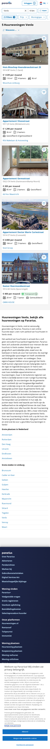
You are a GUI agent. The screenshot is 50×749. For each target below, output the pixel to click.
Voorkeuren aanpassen (25, 745)
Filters (9, 17)
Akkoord (25, 732)
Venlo (4, 517)
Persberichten (8, 565)
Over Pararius (8, 556)
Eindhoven (6, 453)
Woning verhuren (10, 655)
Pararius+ (6, 592)
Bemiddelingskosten (11, 609)
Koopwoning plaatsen (12, 651)
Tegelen (5, 513)
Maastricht (6, 498)
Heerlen (5, 489)
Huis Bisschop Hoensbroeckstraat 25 (22, 67)
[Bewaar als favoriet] (44, 38)
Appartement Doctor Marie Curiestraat (23, 232)
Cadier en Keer (8, 475)
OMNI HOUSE (8, 302)
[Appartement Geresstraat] (25, 161)
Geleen (5, 480)
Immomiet (7, 636)
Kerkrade (6, 494)
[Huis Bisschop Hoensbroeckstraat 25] (25, 49)
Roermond (6, 503)
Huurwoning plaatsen (12, 647)
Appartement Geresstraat (16, 178)
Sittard (5, 508)
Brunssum (6, 470)
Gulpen (5, 484)
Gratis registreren (10, 601)
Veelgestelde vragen (11, 596)
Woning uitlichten (10, 659)
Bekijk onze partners (12, 726)
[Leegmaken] (25, 10)
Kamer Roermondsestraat (16, 286)
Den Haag (6, 444)
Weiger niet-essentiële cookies (25, 738)
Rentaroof (6, 627)
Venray (5, 522)
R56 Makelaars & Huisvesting (15, 140)
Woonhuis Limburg (11, 83)
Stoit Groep (8, 248)
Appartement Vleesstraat (16, 121)
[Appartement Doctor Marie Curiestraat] (25, 214)
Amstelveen (7, 458)
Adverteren (7, 561)
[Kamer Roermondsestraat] (25, 268)
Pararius (7, 3)
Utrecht (5, 449)
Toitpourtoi (7, 631)
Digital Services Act (10, 577)
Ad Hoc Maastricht (11, 194)
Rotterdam (6, 439)
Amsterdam (7, 435)
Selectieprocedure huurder (14, 613)
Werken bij (7, 569)
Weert (4, 527)
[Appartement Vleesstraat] (25, 103)
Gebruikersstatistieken (12, 573)
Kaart (44, 10)
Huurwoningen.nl (10, 623)
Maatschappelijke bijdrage (14, 581)
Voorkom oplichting (11, 605)
